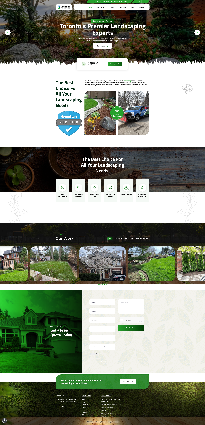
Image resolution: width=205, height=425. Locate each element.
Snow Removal (126, 194)
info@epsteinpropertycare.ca (112, 404)
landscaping (127, 81)
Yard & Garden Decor (95, 195)
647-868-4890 (109, 407)
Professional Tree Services (142, 195)
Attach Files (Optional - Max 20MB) (98, 362)
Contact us (101, 46)
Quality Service (102, 21)
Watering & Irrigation (78, 195)
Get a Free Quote (130, 327)
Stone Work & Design (110, 195)
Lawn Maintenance (62, 195)
